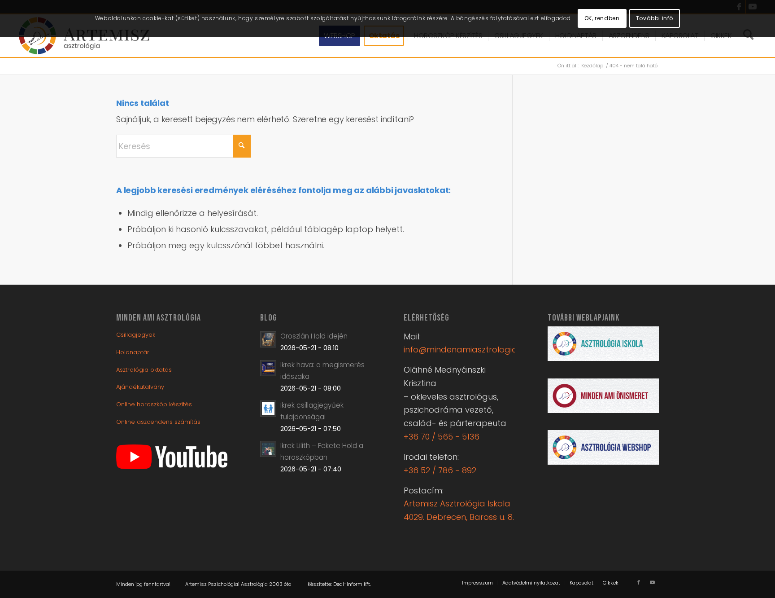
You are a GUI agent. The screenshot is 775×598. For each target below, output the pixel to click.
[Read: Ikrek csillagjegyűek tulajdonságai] (268, 408)
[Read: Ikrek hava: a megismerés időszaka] (268, 368)
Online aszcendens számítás (158, 422)
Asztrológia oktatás (144, 369)
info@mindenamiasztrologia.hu (466, 349)
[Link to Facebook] (638, 582)
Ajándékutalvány (140, 387)
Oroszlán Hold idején (314, 336)
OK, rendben (602, 18)
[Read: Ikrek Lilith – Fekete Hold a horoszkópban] (268, 449)
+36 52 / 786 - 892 (440, 470)
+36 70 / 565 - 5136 (441, 436)
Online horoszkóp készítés (154, 404)
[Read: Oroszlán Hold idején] (268, 339)
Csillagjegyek (135, 334)
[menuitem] (477, 582)
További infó (654, 18)
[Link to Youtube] (652, 582)
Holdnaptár (132, 352)
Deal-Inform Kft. (352, 584)
